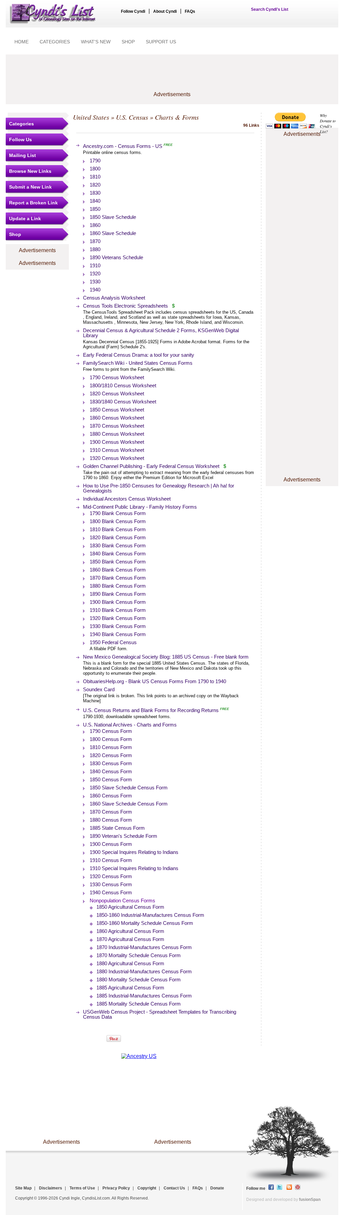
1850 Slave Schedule (113, 217)
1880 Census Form (111, 820)
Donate (217, 1188)
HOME (21, 41)
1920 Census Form (111, 876)
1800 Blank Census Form (118, 521)
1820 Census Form (111, 755)
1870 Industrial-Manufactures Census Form (144, 947)
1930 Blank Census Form (118, 626)
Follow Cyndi (133, 11)
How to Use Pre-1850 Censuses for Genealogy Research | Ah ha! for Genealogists (158, 488)
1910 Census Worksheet (117, 450)
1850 (95, 209)
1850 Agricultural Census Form (130, 907)
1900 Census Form (111, 844)
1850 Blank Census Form (118, 561)
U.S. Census (132, 117)
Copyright (146, 1188)
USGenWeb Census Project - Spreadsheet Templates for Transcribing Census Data (159, 1014)
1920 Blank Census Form (118, 618)
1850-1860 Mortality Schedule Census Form (144, 923)
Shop (15, 234)
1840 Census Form (111, 771)
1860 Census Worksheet (117, 418)
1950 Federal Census (113, 642)
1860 (95, 225)
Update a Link (25, 218)
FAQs (190, 11)
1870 (95, 241)
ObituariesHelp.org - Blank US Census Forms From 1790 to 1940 (154, 681)
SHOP (128, 41)
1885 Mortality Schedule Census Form (138, 1004)
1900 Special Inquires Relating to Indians (134, 852)
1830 (95, 193)
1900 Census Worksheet (117, 442)
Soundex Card (99, 689)
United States (91, 117)
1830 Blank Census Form (118, 545)
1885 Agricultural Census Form (130, 987)
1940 (95, 289)
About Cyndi (165, 11)
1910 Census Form (111, 860)
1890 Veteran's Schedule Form (123, 836)
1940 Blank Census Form (118, 634)
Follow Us (20, 139)
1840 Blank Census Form (118, 553)
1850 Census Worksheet (117, 410)
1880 (95, 249)
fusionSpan (309, 1199)
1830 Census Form (111, 763)
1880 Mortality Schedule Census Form (138, 979)
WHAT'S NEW (96, 41)
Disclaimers (50, 1188)
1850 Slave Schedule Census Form (129, 787)
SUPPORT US (161, 41)
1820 (95, 185)
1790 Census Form (111, 731)
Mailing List (22, 155)
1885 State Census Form (117, 828)
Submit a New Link (30, 187)
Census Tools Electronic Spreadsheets (125, 306)
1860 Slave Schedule (113, 233)
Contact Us (174, 1188)
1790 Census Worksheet (117, 377)
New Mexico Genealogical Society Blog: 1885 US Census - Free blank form (166, 657)
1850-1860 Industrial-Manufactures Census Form (150, 915)
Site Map (23, 1188)
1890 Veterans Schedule (116, 257)
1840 (95, 201)
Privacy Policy (116, 1188)
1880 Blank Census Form (118, 586)
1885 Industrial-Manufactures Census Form (144, 995)
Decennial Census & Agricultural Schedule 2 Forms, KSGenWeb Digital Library (161, 332)
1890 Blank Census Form (118, 594)
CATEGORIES (55, 41)
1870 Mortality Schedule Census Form (138, 955)
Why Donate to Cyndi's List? (328, 123)
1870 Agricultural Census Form (130, 939)
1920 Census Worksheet (117, 458)
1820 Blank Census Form (118, 537)
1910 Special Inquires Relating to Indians (134, 868)
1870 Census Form (111, 812)
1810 (95, 177)
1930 (95, 281)
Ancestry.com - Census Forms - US (122, 146)
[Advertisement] (172, 76)
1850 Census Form (111, 779)
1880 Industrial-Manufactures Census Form (144, 971)
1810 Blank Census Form (118, 529)
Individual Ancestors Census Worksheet (127, 499)
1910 (95, 265)
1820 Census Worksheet (117, 393)
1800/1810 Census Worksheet (123, 385)
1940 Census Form (111, 892)
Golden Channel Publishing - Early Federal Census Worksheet (152, 466)
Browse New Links (30, 171)
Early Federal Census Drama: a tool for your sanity (138, 355)
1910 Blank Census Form (118, 610)
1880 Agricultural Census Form (130, 963)
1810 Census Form (111, 747)
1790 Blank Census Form (118, 513)
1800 (95, 168)
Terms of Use (82, 1188)
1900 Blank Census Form (118, 602)
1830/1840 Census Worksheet (123, 401)
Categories (21, 123)
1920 (95, 273)
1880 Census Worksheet (117, 434)
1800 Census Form (111, 739)
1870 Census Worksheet (117, 426)
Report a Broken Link (33, 202)
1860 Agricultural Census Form (130, 931)
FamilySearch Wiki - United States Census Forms (137, 363)
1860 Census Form (111, 795)
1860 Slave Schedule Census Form (129, 804)
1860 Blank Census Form (118, 570)
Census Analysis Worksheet (114, 298)
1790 (95, 160)
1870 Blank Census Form (118, 578)
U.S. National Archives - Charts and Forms (130, 725)
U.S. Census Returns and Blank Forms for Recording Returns (151, 710)
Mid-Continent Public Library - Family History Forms (140, 507)
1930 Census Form (111, 884)
